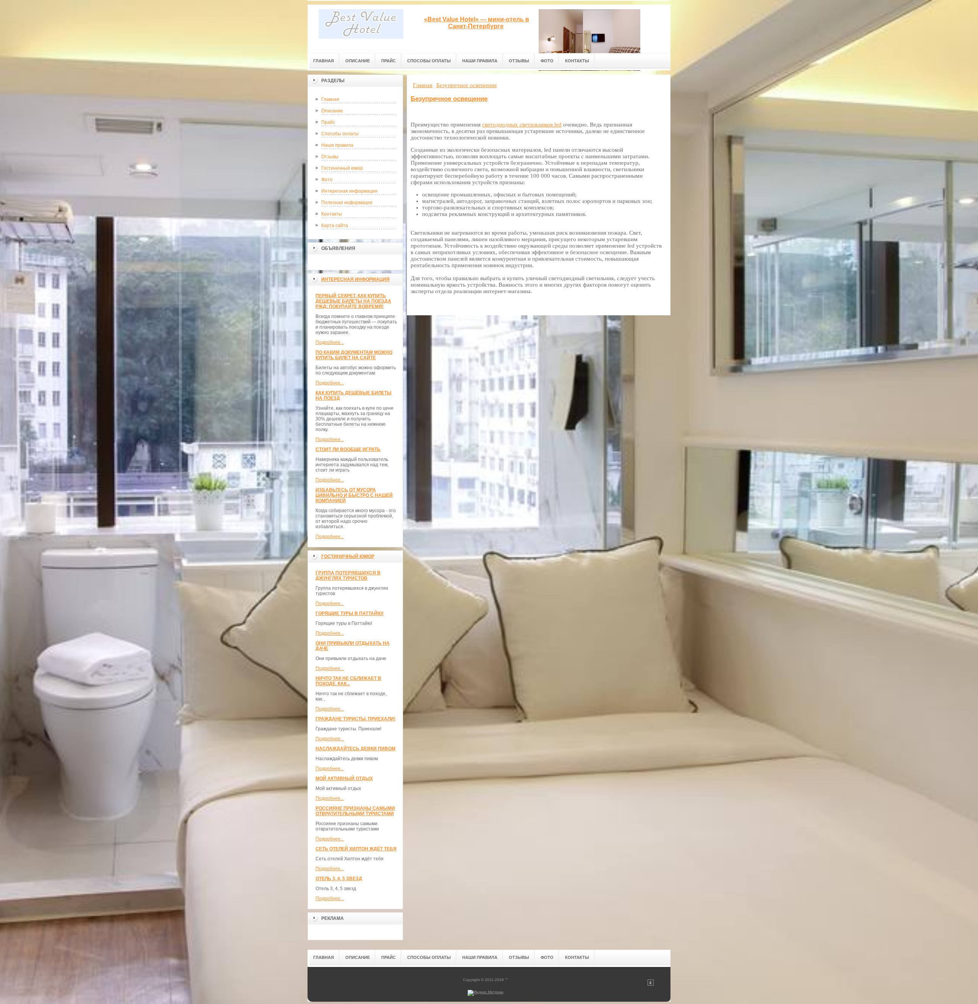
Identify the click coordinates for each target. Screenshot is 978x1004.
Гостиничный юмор (342, 168)
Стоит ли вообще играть (348, 449)
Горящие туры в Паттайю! (350, 613)
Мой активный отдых (344, 778)
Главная (330, 99)
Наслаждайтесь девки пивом (355, 748)
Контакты (331, 214)
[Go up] (651, 984)
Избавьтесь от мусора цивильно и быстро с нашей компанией (354, 495)
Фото (326, 179)
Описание (332, 111)
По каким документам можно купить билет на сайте (354, 355)
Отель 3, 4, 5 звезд (339, 878)
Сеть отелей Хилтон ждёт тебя (356, 849)
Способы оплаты (340, 133)
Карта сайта (334, 225)
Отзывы (329, 156)
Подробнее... (330, 342)
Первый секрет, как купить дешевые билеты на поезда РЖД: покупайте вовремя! (353, 301)
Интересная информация (349, 191)
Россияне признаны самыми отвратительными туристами (355, 811)
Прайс (328, 122)
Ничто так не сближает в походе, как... (348, 681)
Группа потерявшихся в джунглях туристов (348, 575)
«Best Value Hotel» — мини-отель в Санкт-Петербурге (476, 22)
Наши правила (337, 145)
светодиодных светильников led (522, 125)
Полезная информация (346, 202)
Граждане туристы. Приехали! (355, 719)
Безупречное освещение (449, 98)
